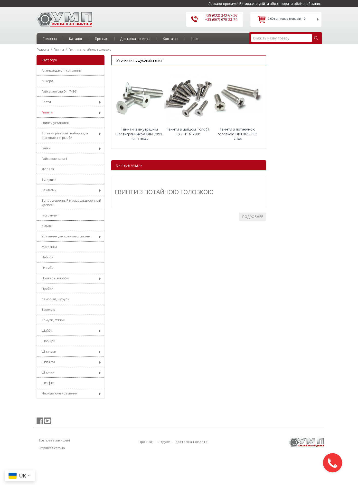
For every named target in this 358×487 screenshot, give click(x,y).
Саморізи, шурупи (55, 299)
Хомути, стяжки (53, 320)
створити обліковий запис (299, 3)
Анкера (47, 81)
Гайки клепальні (54, 158)
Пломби (48, 267)
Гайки (46, 148)
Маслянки (49, 246)
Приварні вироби (55, 278)
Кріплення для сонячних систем (66, 236)
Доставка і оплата (191, 442)
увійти (264, 3)
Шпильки (49, 351)
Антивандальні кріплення (62, 70)
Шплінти (48, 362)
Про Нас (146, 442)
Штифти (48, 383)
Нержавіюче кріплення (59, 393)
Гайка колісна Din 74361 (60, 91)
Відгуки (164, 442)
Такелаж (48, 309)
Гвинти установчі (55, 123)
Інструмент (50, 215)
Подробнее (252, 216)
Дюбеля (48, 169)
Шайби (47, 330)
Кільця (47, 226)
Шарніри (48, 341)
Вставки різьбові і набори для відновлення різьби (65, 135)
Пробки (47, 288)
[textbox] (281, 38)
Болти (46, 102)
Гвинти (47, 112)
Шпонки (48, 372)
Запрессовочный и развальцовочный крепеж (71, 202)
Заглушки (49, 179)
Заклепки (49, 190)
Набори (48, 257)
